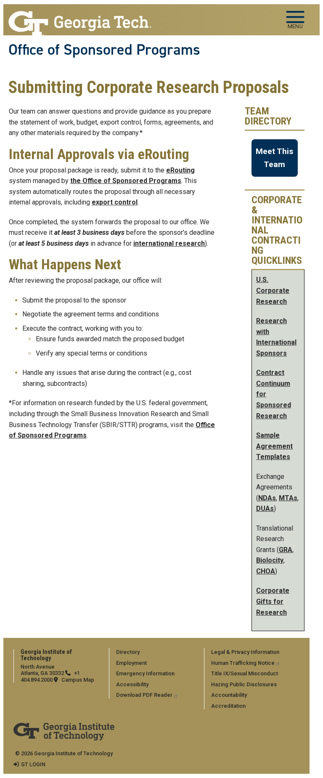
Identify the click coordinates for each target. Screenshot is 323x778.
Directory (128, 652)
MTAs (288, 498)
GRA (285, 550)
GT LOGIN (33, 764)
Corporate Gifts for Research (272, 601)
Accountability (229, 695)
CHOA (265, 571)
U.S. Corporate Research (272, 290)
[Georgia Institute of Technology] (79, 16)
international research (169, 243)
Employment (131, 663)
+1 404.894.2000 (50, 676)
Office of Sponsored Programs (104, 51)
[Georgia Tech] (63, 728)
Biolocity (269, 560)
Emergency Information (145, 673)
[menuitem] (155, 652)
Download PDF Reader (144, 695)
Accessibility (132, 684)
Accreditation (228, 706)
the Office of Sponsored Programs (125, 181)
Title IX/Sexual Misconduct (244, 673)
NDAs (267, 498)
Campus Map (77, 680)
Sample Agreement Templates (274, 446)
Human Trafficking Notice (243, 663)
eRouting (180, 170)
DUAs (265, 508)
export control (115, 202)
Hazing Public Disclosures (244, 684)
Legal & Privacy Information (245, 652)
